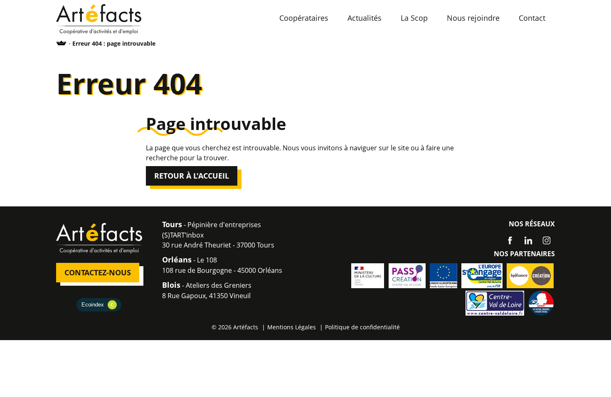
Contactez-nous (97, 272)
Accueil (61, 43)
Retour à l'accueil (191, 176)
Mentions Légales (291, 327)
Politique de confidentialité (362, 327)
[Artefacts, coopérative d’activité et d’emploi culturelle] (98, 18)
